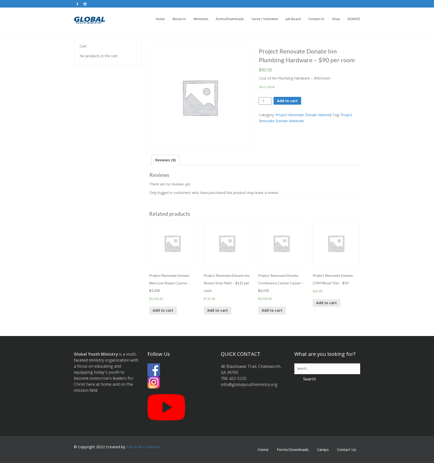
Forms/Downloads (293, 449)
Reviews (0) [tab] (165, 160)
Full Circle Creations (143, 446)
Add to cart (287, 100)
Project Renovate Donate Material (304, 114)
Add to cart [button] (163, 310)
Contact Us (346, 449)
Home (263, 449)
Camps (323, 449)
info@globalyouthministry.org (249, 384)
